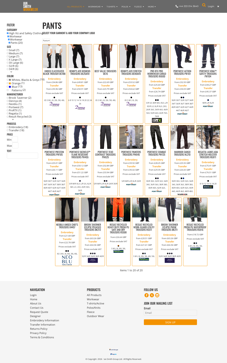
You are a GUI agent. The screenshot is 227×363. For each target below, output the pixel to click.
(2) (19, 90)
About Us (35, 303)
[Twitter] (152, 295)
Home (33, 299)
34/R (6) (13, 69)
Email (147, 308)
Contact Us (36, 307)
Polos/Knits (93, 307)
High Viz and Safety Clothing (26, 33)
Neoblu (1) (15, 104)
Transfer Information (42, 324)
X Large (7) (15, 59)
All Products (94, 295)
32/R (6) (13, 65)
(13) (17, 86)
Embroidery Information (44, 320)
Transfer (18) (16, 130)
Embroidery (54, 78)
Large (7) (14, 56)
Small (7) (14, 50)
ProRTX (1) (15, 110)
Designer (35, 316)
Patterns (17, 90)
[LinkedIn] (157, 295)
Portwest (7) (16, 107)
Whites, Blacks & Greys (25, 79)
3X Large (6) (16, 62)
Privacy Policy (38, 333)
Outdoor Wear (95, 316)
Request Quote (39, 312)
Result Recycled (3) (20, 116)
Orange (16, 83)
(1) (18, 83)
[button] (75, 6)
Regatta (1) (15, 113)
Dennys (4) (15, 100)
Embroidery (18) (18, 127)
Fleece (90, 312)
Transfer (54, 85)
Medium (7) (16, 53)
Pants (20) (17, 42)
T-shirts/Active (95, 303)
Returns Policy (38, 328)
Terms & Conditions (42, 337)
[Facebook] (146, 295)
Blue (14, 86)
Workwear (15, 36)
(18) (28, 79)
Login (211, 6)
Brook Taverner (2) (20, 97)
